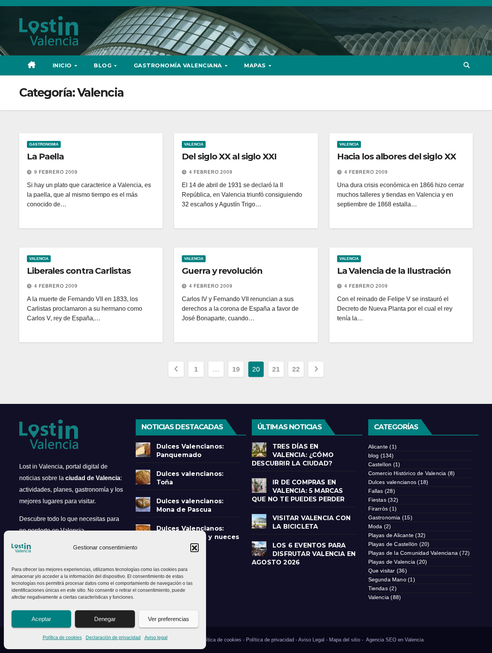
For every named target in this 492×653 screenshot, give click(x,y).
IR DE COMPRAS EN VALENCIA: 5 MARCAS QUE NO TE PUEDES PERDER (298, 491)
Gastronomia (43, 144)
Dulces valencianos (392, 482)
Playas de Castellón (393, 544)
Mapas (256, 65)
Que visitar (381, 571)
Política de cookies (62, 637)
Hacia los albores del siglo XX (396, 156)
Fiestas (377, 500)
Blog (103, 65)
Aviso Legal (311, 640)
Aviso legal (156, 637)
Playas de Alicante (391, 535)
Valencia (193, 144)
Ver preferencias (168, 619)
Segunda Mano (387, 579)
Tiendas (378, 588)
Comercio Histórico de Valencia (407, 473)
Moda (375, 526)
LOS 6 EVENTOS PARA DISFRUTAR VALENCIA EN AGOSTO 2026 (304, 554)
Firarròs (378, 509)
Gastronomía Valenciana (179, 65)
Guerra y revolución (222, 271)
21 (275, 369)
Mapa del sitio (344, 640)
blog (373, 455)
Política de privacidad (270, 640)
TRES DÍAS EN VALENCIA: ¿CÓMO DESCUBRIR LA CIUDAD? (293, 455)
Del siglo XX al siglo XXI (229, 156)
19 (235, 369)
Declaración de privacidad (113, 637)
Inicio (63, 65)
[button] (194, 547)
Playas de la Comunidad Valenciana (413, 553)
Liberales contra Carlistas (78, 271)
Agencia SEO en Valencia (395, 640)
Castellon (380, 464)
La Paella (45, 156)
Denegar (105, 619)
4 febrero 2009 (211, 172)
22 (295, 369)
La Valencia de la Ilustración (394, 271)
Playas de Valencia (392, 562)
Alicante (378, 447)
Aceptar (41, 619)
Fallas (375, 491)
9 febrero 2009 (56, 172)
